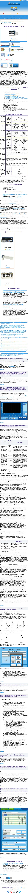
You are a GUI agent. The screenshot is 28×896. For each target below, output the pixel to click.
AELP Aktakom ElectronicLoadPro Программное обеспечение (13, 197)
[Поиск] (24, 13)
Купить (15, 65)
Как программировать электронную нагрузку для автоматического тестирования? (11, 335)
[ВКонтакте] (7, 878)
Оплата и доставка (4, 18)
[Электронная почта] (11, 878)
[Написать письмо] (10, 13)
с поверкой (3, 59)
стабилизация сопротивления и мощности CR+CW (16, 98)
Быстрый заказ (24, 16)
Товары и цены (3, 16)
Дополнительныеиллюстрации (14, 40)
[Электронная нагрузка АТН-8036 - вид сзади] (7, 275)
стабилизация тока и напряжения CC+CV (14, 97)
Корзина (12, 3)
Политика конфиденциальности (17, 888)
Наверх (2, 369)
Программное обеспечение (19, 208)
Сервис (10, 18)
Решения (9, 16)
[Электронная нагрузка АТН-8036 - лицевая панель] (7, 239)
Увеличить (14, 38)
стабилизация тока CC (10, 94)
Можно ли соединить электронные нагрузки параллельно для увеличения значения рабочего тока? (13, 347)
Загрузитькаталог (5, 65)
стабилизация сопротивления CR (12, 95)
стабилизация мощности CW (11, 96)
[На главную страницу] (3, 13)
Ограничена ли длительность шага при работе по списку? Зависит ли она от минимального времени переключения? (13, 350)
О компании (20, 18)
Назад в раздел (3, 874)
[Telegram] (9, 878)
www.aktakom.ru (12, 203)
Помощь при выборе (16, 16)
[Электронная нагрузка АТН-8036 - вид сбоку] (7, 257)
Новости (15, 18)
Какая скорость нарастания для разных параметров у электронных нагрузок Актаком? (13, 341)
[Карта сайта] (17, 13)
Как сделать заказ (16, 887)
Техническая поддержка (6, 213)
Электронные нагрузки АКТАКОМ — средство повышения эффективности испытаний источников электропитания (14, 305)
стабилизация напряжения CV (12, 92)
